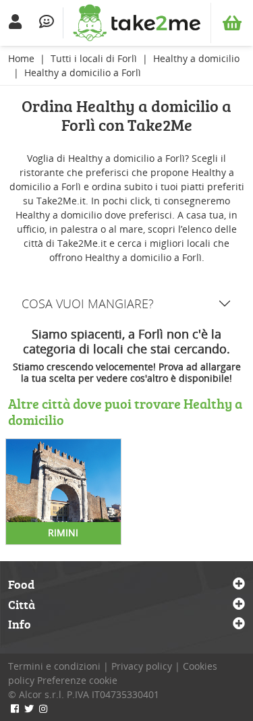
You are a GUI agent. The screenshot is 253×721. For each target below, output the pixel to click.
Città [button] (21, 605)
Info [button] (19, 624)
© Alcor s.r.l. (36, 694)
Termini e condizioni (54, 666)
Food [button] (21, 584)
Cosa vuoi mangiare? (88, 303)
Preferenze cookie (77, 680)
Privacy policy (141, 666)
